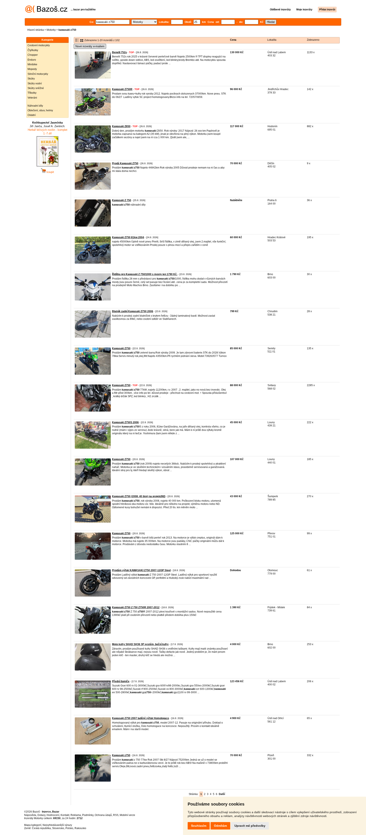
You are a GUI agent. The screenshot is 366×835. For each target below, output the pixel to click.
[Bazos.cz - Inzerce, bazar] (46, 11)
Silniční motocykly (38, 73)
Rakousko (80, 828)
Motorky (51, 29)
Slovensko (58, 828)
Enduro (32, 59)
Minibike (32, 64)
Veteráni (32, 97)
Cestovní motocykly (39, 45)
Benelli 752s (119, 52)
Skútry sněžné (36, 88)
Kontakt (65, 815)
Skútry (31, 78)
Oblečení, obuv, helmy (40, 110)
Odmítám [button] (220, 825)
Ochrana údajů (103, 815)
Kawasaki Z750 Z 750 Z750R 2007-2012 (135, 607)
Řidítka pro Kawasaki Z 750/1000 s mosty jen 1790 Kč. (144, 274)
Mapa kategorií (32, 825)
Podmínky (87, 815)
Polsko (69, 828)
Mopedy (32, 69)
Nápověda (30, 815)
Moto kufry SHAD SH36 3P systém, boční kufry (140, 644)
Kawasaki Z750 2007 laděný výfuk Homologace (140, 718)
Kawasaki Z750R (122, 89)
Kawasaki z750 (121, 755)
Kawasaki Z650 (121, 126)
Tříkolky (32, 92)
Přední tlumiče (120, 681)
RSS (115, 815)
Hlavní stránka (35, 29)
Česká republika (41, 828)
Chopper (33, 54)
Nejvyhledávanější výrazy (57, 825)
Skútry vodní (35, 83)
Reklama (76, 815)
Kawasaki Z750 (121, 348)
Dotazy (41, 815)
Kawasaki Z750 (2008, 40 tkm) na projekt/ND (138, 496)
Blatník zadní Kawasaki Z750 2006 (132, 311)
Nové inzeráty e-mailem (89, 46)
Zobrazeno (313, 39)
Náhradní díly (35, 105)
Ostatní (32, 115)
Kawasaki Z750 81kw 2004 (128, 237)
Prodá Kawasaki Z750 (125, 163)
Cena (233, 39)
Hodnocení (53, 815)
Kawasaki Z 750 (121, 200)
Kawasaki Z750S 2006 (125, 422)
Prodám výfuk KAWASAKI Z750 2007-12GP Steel (141, 570)
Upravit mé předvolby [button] (249, 825)
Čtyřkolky (33, 50)
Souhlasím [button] (198, 825)
